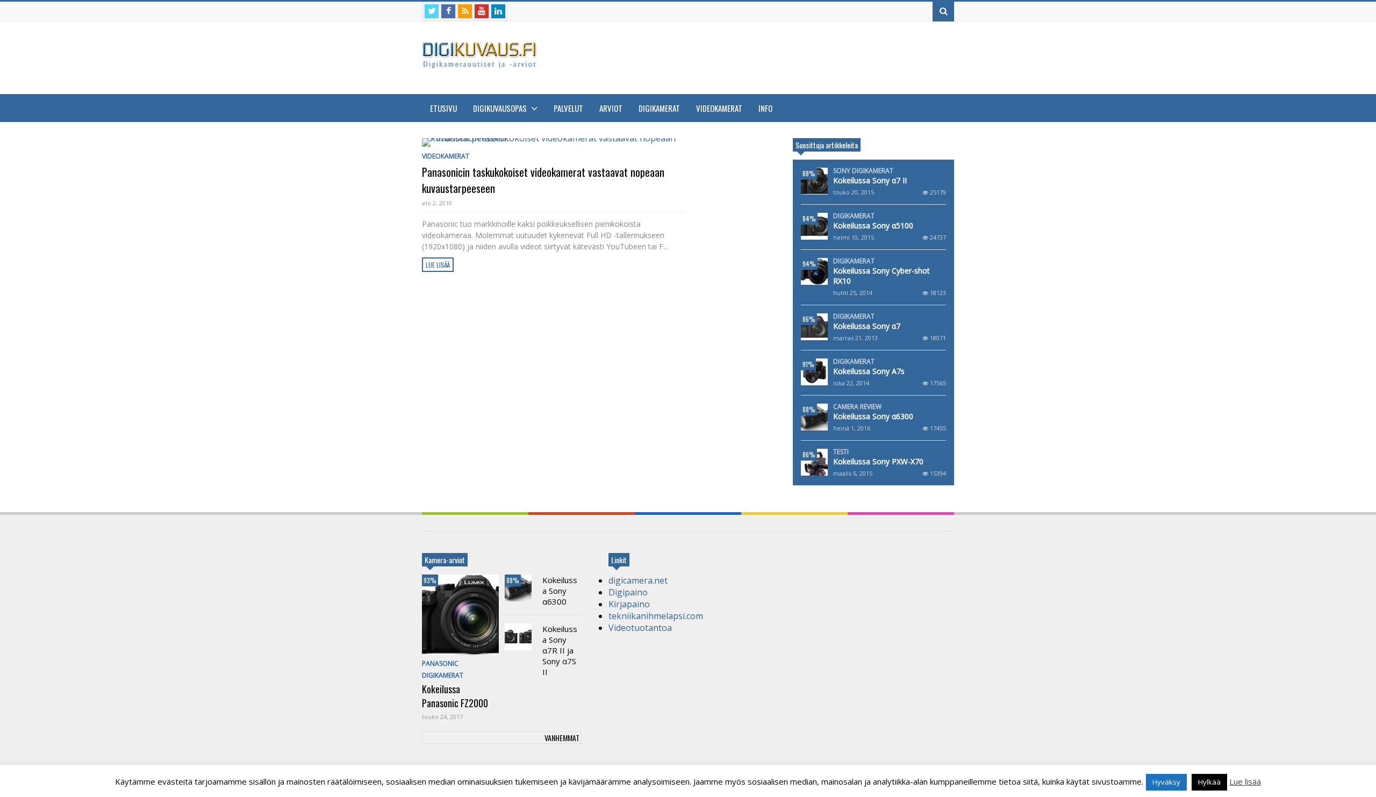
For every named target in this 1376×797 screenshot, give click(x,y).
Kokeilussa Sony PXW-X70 (878, 461)
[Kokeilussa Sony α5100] (814, 226)
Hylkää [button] (1209, 782)
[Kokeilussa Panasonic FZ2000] (460, 615)
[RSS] (465, 11)
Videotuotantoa (640, 628)
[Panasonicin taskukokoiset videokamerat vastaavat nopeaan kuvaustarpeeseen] (553, 142)
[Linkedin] (498, 11)
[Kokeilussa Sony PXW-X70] (814, 462)
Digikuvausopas (500, 108)
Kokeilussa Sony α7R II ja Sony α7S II (559, 650)
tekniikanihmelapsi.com (655, 616)
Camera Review (857, 407)
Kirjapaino (629, 604)
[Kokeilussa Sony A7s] (814, 371)
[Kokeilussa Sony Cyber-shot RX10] (814, 271)
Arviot (610, 108)
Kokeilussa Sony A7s (869, 371)
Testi (841, 452)
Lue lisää (438, 264)
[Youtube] (482, 11)
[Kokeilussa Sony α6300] (814, 417)
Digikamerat (659, 108)
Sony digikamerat (863, 171)
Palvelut (568, 108)
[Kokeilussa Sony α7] (814, 326)
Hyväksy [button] (1166, 782)
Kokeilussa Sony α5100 (873, 225)
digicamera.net (638, 580)
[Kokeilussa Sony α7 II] (814, 181)
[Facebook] (448, 11)
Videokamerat (719, 108)
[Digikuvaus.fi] (482, 64)
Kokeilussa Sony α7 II (870, 180)
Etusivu (443, 108)
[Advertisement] (758, 56)
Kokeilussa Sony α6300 (873, 416)
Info (765, 108)
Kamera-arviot (445, 559)
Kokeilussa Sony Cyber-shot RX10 (881, 275)
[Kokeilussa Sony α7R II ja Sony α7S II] (518, 636)
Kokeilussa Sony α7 (866, 326)
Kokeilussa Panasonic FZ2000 (455, 696)
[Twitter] (432, 11)
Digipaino (628, 592)
